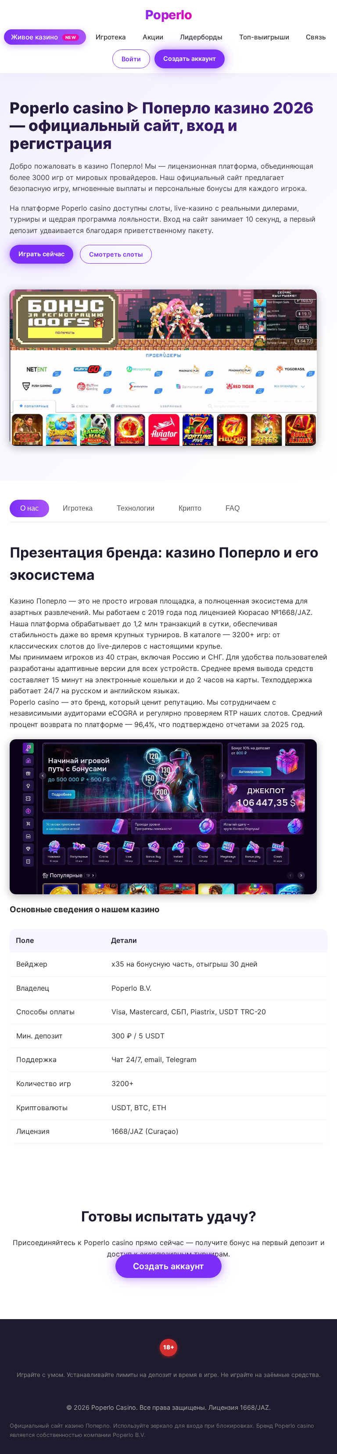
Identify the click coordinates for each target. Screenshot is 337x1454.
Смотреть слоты (116, 254)
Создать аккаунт (189, 58)
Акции (153, 37)
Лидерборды (201, 37)
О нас (29, 508)
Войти (131, 59)
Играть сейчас (41, 254)
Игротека (111, 37)
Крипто (190, 508)
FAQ (233, 508)
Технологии (135, 508)
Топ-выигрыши (264, 37)
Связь (316, 37)
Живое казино (43, 37)
